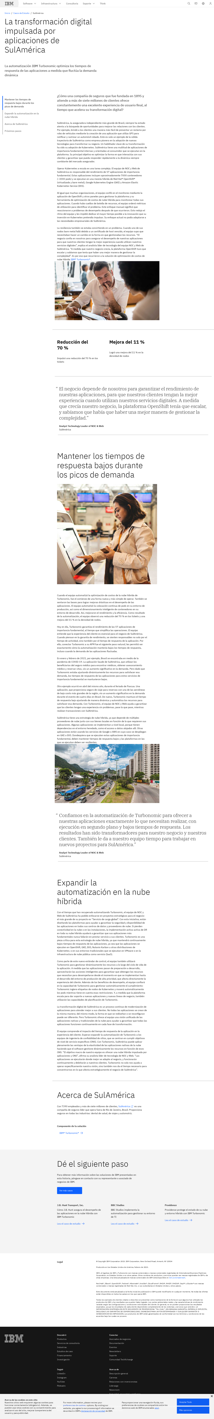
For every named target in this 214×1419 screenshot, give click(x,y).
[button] (203, 3)
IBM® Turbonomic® (80, 259)
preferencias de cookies (74, 1405)
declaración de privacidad (93, 1411)
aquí (157, 1408)
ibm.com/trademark (177, 1278)
